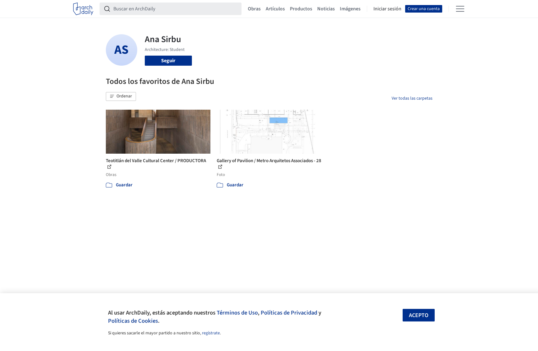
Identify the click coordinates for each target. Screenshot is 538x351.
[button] (121, 96)
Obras (254, 8)
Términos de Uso (237, 313)
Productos (301, 8)
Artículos (275, 8)
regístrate (211, 333)
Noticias (326, 8)
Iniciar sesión (387, 8)
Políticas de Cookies (133, 321)
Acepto (418, 315)
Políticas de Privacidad (289, 313)
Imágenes (350, 8)
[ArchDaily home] (83, 9)
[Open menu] (460, 9)
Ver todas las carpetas (412, 98)
